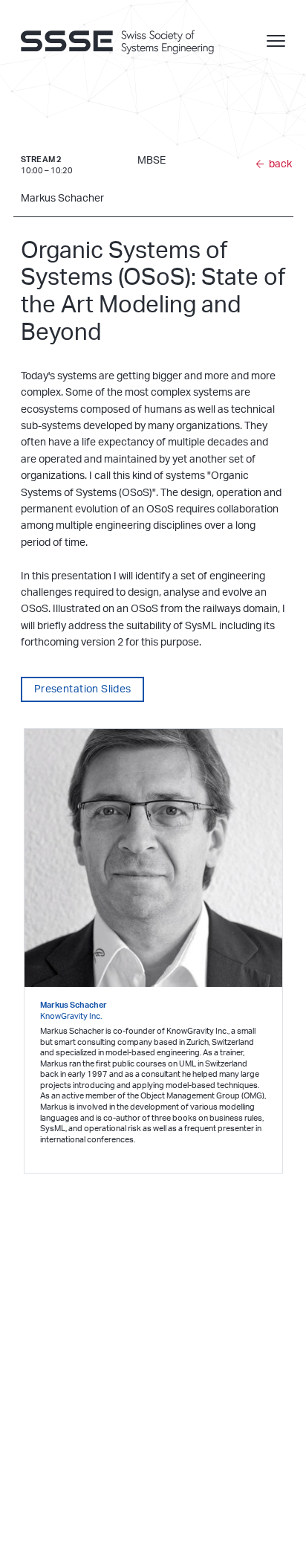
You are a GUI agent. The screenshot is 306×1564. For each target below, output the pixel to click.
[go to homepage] (125, 41)
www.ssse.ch (47, 1448)
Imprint (31, 1525)
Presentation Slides (82, 689)
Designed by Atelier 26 (110, 1525)
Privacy (59, 1525)
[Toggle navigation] (276, 41)
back (280, 164)
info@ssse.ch (48, 1433)
